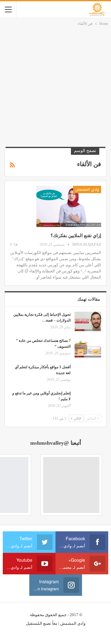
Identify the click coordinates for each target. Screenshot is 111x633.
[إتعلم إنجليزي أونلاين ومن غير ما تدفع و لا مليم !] (88, 400)
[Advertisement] (55, 85)
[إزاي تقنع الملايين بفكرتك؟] (68, 206)
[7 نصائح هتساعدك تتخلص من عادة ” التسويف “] (88, 348)
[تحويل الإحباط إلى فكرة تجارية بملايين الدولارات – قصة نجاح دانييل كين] (88, 321)
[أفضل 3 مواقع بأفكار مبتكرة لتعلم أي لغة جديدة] (88, 374)
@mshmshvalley (49, 443)
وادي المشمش (87, 189)
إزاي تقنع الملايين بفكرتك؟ (76, 235)
